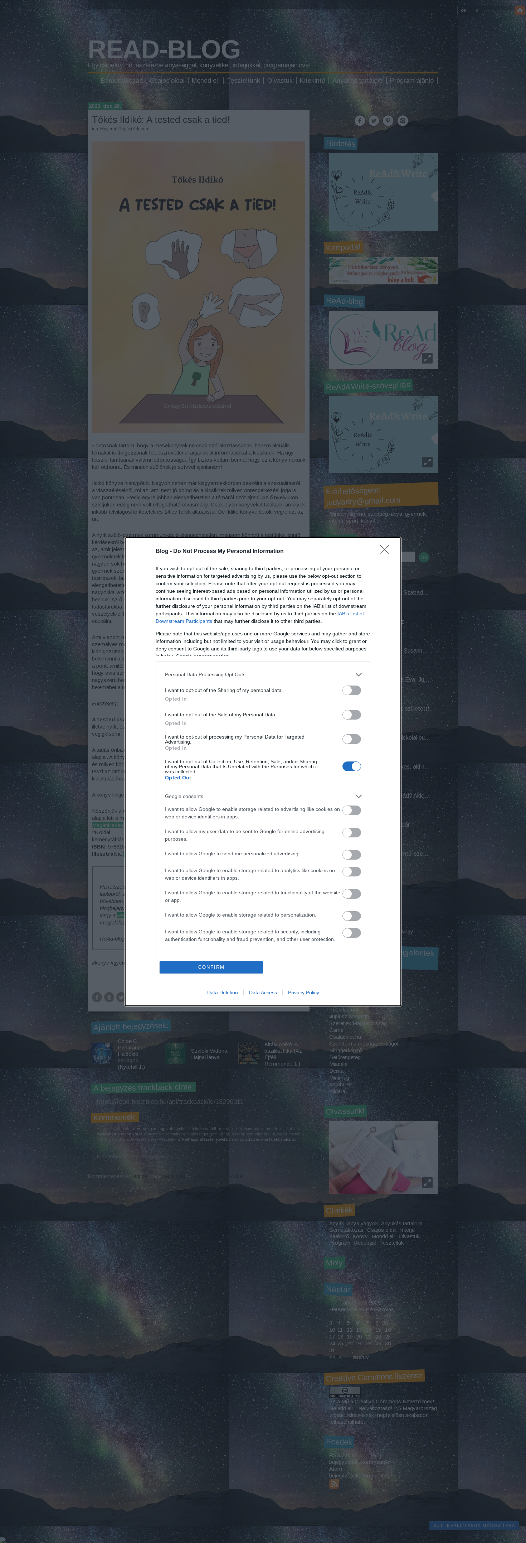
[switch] (351, 690)
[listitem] (263, 674)
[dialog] (263, 772)
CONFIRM (211, 967)
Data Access (263, 992)
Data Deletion (222, 992)
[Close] (387, 551)
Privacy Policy (303, 992)
